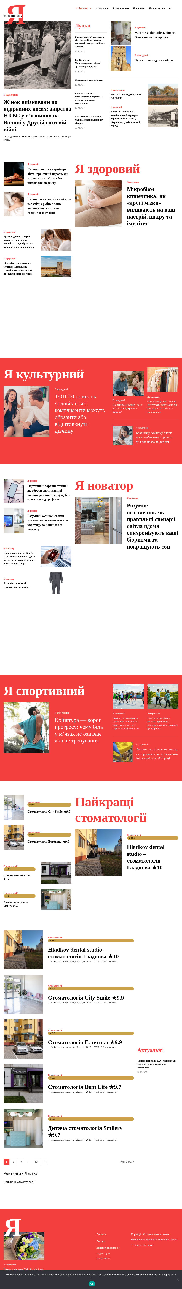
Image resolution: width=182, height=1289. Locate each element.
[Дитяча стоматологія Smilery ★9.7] (56, 899)
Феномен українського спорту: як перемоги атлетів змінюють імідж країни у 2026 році (157, 754)
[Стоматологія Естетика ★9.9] (14, 837)
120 (37, 1162)
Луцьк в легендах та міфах (89, 80)
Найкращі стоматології (19, 1182)
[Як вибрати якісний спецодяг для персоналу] (56, 583)
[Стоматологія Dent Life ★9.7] (56, 873)
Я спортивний (62, 713)
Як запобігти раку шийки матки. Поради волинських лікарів (89, 119)
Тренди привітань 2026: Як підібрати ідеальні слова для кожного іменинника (156, 1063)
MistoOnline (103, 1258)
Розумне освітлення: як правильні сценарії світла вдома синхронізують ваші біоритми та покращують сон (152, 526)
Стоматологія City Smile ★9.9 (48, 811)
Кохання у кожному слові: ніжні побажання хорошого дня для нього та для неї (154, 437)
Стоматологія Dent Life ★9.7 (84, 1087)
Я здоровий (140, 28)
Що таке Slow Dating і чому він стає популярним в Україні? (127, 408)
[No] (177, 1279)
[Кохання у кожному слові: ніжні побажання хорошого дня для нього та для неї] (122, 435)
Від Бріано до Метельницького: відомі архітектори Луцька (88, 63)
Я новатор (32, 481)
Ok (91, 1283)
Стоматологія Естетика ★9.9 (48, 841)
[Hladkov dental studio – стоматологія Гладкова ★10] (98, 852)
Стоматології (33, 802)
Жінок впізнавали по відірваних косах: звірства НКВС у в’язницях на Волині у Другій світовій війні (37, 116)
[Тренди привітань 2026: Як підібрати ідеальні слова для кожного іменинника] (24, 1246)
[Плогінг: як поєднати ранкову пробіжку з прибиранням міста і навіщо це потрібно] (162, 696)
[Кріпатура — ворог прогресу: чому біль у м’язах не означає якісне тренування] (26, 727)
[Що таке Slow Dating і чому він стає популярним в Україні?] (128, 383)
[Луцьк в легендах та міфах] (121, 58)
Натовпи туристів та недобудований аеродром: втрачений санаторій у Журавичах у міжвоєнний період (125, 118)
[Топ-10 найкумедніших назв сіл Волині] (163, 94)
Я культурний (11, 95)
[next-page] (45, 1162)
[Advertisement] (91, 314)
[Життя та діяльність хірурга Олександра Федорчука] (121, 33)
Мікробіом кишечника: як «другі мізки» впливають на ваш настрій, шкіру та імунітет (151, 206)
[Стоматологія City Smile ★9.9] (14, 807)
